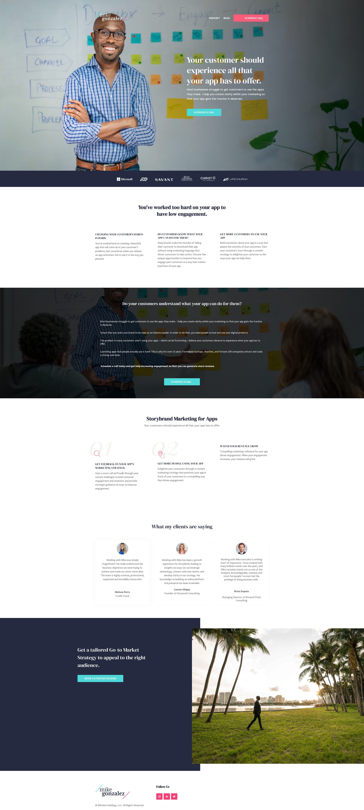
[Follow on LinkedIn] (167, 796)
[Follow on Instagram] (159, 796)
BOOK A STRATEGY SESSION (100, 678)
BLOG (227, 18)
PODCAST (214, 18)
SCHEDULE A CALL (204, 112)
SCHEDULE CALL (254, 18)
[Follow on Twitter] (174, 796)
